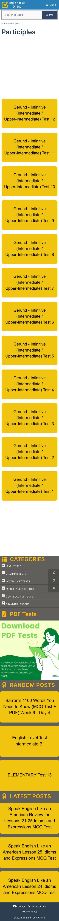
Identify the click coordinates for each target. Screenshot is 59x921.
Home (4, 23)
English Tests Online (34, 917)
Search (49, 14)
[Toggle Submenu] (53, 573)
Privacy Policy (29, 911)
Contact (20, 906)
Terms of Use (38, 906)
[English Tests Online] (13, 5)
